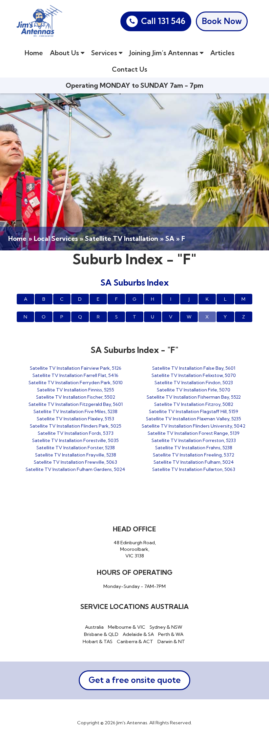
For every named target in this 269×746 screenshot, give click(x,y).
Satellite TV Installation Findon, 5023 (194, 382)
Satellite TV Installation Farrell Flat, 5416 (75, 375)
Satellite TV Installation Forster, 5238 (75, 448)
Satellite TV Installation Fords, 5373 (76, 433)
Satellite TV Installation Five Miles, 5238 (75, 411)
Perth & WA (170, 634)
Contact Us (129, 69)
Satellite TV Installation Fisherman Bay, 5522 (194, 397)
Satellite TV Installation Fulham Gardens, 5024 (75, 469)
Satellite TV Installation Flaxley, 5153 (75, 419)
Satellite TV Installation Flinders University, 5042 (193, 426)
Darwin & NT (171, 641)
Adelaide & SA (138, 634)
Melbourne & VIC (126, 627)
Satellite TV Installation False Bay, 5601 (193, 368)
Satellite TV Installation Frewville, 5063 (75, 462)
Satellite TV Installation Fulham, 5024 (194, 462)
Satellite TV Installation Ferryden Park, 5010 (76, 382)
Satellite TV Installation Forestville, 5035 (75, 440)
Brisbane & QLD (101, 634)
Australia (94, 627)
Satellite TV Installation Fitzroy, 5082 (193, 404)
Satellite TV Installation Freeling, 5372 (193, 455)
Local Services (56, 238)
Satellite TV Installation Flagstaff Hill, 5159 (193, 411)
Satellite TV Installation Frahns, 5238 (193, 448)
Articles (222, 53)
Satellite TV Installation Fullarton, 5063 (193, 469)
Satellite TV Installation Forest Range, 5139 (193, 433)
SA (169, 238)
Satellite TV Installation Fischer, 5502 (75, 397)
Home (34, 53)
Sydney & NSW (166, 627)
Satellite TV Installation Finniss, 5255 (75, 390)
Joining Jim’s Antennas (164, 53)
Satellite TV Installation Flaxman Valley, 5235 (193, 419)
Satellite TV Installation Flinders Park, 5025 (75, 426)
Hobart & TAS (98, 641)
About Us (65, 53)
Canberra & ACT (135, 641)
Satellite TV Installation (121, 238)
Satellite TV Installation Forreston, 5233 (194, 440)
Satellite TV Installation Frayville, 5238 (75, 455)
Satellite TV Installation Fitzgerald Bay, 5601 (76, 404)
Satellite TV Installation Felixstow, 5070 (194, 375)
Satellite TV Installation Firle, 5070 (193, 390)
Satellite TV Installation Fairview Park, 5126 (75, 368)
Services (105, 53)
